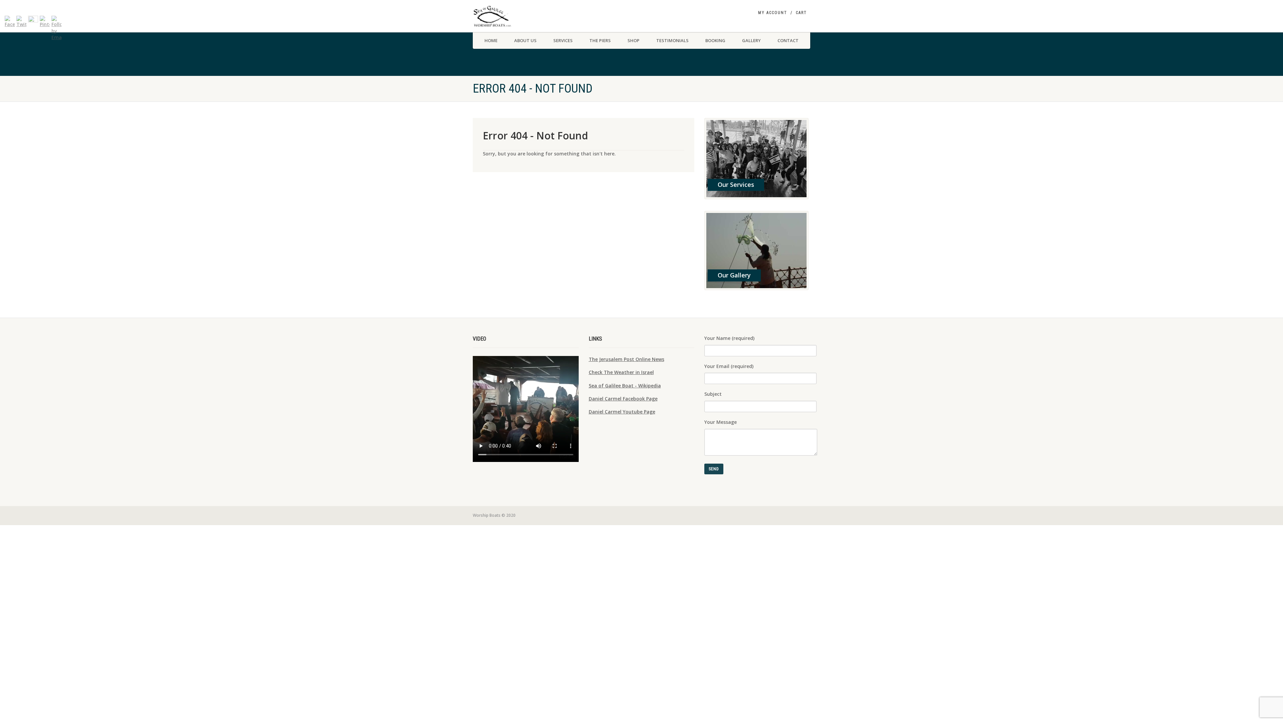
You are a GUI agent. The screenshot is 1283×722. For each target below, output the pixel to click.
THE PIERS (600, 40)
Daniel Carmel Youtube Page (622, 411)
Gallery (751, 40)
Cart (801, 12)
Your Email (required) (728, 366)
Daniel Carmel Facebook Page (623, 398)
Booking (715, 40)
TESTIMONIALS (672, 40)
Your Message (720, 422)
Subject (713, 394)
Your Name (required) (729, 338)
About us (525, 40)
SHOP (633, 40)
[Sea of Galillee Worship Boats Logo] (526, 16)
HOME (490, 40)
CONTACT (788, 40)
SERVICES (563, 40)
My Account (772, 12)
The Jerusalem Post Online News (626, 359)
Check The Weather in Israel (621, 372)
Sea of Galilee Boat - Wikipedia (625, 385)
